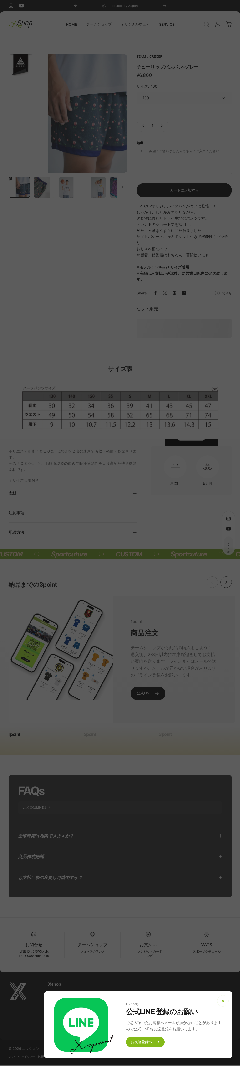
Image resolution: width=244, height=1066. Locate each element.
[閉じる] (223, 1001)
